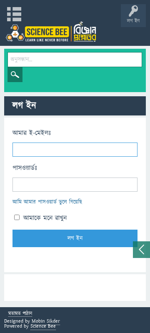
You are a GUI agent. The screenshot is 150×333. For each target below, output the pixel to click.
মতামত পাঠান (20, 314)
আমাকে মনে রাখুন (44, 218)
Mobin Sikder (46, 321)
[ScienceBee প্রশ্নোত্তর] (51, 31)
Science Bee (43, 326)
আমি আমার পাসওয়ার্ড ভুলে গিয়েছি (47, 202)
